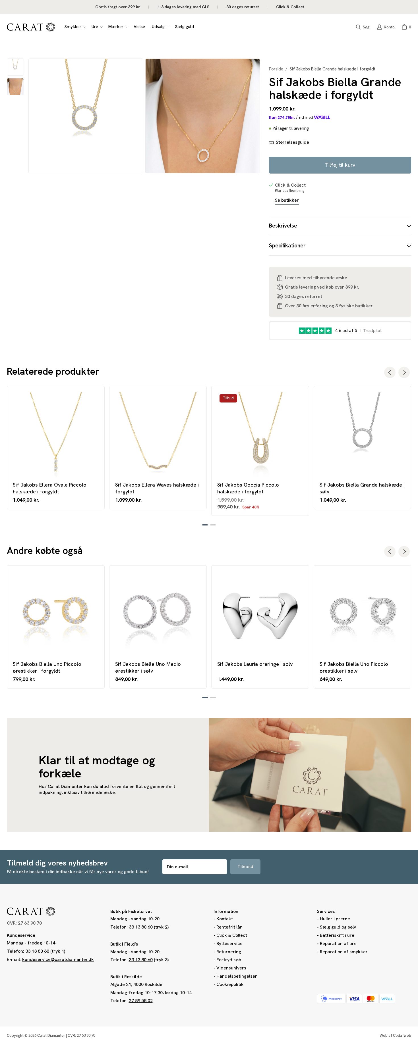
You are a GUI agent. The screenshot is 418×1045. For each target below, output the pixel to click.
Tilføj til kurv (340, 165)
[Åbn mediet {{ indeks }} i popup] (85, 116)
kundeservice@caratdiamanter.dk (58, 959)
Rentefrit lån (229, 927)
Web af (395, 1035)
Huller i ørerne (335, 919)
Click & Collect (231, 935)
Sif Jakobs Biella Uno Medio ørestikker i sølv (148, 667)
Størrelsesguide (292, 142)
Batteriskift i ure (337, 935)
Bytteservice (229, 943)
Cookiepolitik (230, 984)
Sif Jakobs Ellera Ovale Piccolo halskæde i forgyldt (49, 488)
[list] (144, 116)
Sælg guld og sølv (338, 927)
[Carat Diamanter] (31, 27)
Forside (276, 69)
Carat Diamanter (51, 1035)
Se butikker (287, 200)
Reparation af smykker (344, 952)
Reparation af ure (338, 943)
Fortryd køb (228, 960)
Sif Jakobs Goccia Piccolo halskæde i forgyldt (248, 488)
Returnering (228, 952)
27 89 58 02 (141, 1001)
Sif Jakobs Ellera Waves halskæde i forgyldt (157, 488)
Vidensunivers (231, 968)
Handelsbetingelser (236, 976)
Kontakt (224, 919)
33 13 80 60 (37, 951)
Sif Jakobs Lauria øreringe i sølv (255, 664)
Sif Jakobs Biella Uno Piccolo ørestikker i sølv (354, 667)
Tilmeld (245, 866)
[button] (74, 27)
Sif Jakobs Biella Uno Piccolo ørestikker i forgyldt (47, 667)
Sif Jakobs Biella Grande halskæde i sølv (362, 488)
